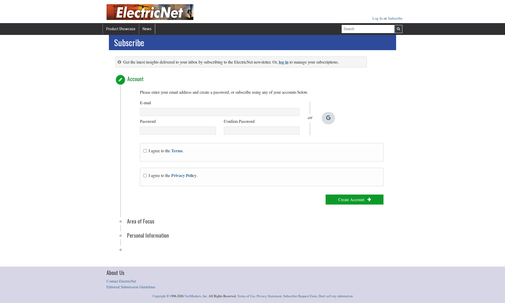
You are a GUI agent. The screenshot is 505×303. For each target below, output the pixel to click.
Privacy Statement (269, 296)
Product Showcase (120, 29)
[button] (120, 80)
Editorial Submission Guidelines (131, 286)
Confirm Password (239, 121)
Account (135, 79)
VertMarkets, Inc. (196, 296)
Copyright (159, 296)
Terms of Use (246, 296)
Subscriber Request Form (300, 296)
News (147, 29)
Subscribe (395, 18)
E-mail (145, 102)
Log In (378, 18)
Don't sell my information (336, 296)
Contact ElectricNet (121, 281)
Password (148, 121)
